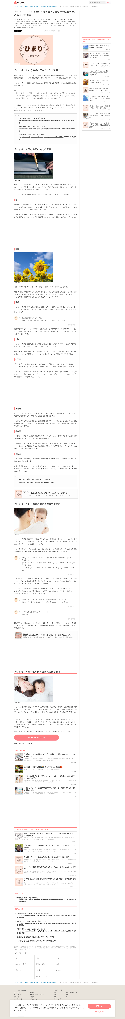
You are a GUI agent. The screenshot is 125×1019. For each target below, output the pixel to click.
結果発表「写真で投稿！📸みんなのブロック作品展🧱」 (44, 767)
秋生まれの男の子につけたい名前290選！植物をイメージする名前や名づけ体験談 (99, 55)
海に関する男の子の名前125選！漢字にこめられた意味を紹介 (99, 47)
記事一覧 (16, 997)
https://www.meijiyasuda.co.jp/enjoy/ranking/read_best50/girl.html (40, 120)
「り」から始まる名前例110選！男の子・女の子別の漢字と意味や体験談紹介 (99, 125)
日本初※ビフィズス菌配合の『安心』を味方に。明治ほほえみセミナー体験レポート (49, 755)
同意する (99, 1006)
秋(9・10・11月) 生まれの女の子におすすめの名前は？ (99, 81)
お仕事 (68, 994)
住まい (68, 997)
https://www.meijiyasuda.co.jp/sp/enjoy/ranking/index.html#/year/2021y (41, 137)
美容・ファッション (71, 992)
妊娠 (55, 994)
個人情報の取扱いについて (37, 994)
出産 (55, 997)
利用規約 (32, 997)
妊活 (55, 992)
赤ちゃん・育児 (58, 999)
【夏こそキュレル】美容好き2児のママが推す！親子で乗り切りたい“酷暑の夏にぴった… (50, 789)
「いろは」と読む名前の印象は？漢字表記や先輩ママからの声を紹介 (99, 64)
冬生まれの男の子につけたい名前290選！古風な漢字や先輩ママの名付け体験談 (99, 73)
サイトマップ (17, 994)
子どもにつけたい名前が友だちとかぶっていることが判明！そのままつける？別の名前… (50, 835)
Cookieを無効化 (99, 1012)
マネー (68, 999)
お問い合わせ (33, 999)
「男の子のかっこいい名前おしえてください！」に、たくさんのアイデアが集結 (50, 846)
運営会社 (32, 992)
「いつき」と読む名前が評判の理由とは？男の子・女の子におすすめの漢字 (50, 868)
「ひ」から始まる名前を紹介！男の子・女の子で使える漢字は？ (46, 493)
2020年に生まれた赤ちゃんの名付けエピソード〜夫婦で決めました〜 (47, 635)
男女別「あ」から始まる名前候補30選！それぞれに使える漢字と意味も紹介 (50, 880)
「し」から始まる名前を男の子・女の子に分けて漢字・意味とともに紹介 (99, 115)
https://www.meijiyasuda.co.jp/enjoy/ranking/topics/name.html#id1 (40, 129)
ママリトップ (17, 992)
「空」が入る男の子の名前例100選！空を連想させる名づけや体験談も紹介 (99, 98)
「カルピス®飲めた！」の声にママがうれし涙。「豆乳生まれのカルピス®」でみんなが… (49, 777)
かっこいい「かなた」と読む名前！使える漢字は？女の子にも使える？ (99, 89)
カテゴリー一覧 (18, 999)
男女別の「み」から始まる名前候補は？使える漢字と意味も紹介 (46, 857)
